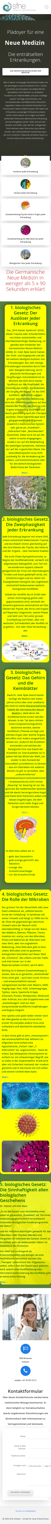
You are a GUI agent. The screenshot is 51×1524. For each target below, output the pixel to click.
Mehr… (25, 472)
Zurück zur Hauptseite (26, 1511)
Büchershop (37, 138)
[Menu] (47, 7)
